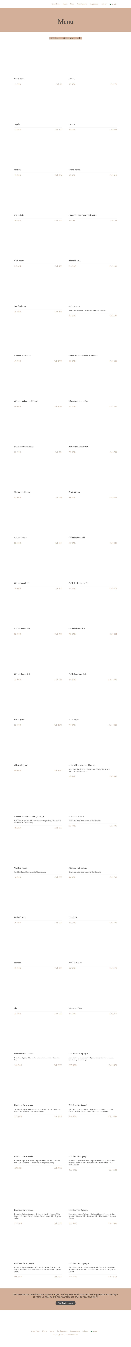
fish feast (55, 38)
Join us (104, 4)
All (78, 38)
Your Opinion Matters (65, 1303)
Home (65, 4)
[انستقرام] (63, 1324)
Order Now (56, 4)
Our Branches (82, 4)
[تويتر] (68, 1324)
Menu (72, 4)
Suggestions (94, 4)
